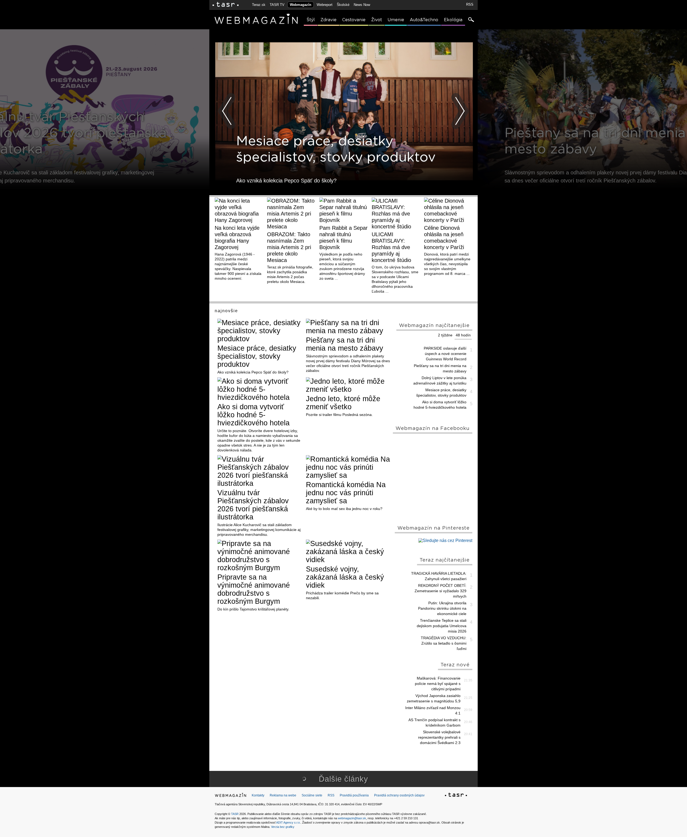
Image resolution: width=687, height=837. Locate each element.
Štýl (310, 20)
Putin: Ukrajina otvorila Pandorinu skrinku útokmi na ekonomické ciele (442, 608)
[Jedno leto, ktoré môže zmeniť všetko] (348, 385)
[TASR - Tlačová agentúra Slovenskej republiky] (456, 796)
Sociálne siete (312, 795)
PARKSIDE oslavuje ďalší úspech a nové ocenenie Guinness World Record (445, 353)
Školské (343, 5)
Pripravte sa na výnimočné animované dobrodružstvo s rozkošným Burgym (253, 589)
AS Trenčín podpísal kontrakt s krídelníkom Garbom (434, 722)
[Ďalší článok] (460, 111)
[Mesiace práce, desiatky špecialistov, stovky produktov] (259, 331)
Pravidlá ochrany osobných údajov (399, 795)
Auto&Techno (424, 20)
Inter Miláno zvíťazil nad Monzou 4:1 (433, 710)
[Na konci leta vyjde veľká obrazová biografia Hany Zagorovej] (239, 210)
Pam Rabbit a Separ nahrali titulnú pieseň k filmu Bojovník (343, 237)
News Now (362, 5)
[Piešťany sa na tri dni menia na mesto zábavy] (348, 327)
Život (376, 20)
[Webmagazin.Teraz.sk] (230, 796)
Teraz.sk (258, 5)
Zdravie (328, 20)
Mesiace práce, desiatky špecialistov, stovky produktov (256, 356)
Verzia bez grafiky (282, 826)
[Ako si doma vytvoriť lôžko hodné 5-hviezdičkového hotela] (259, 389)
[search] (470, 20)
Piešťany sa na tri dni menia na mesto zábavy (344, 344)
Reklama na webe (283, 795)
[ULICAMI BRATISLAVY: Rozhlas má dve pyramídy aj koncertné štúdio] (396, 213)
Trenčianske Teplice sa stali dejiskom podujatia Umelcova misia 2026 (441, 625)
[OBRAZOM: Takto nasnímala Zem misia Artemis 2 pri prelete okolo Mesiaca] (291, 213)
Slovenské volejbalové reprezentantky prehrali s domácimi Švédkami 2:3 (439, 737)
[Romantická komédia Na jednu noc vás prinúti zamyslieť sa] (348, 467)
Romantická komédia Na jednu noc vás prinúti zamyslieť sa (346, 493)
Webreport (324, 5)
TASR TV (277, 5)
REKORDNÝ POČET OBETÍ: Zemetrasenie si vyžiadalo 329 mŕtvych (440, 590)
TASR (235, 814)
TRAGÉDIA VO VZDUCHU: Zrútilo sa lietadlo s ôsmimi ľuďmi (443, 643)
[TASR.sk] (225, 4)
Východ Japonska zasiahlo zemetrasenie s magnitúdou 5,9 (434, 698)
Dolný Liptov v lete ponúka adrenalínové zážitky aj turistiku (439, 380)
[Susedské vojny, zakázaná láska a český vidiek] (348, 552)
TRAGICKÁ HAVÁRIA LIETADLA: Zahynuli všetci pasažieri (438, 576)
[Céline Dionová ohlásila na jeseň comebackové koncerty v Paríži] (448, 210)
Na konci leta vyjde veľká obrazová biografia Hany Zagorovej (237, 237)
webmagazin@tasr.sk (352, 818)
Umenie (396, 20)
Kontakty (258, 795)
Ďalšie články (343, 779)
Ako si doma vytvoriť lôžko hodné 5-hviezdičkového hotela (253, 415)
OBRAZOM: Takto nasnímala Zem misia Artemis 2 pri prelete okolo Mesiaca (289, 247)
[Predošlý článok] (227, 111)
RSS (469, 4)
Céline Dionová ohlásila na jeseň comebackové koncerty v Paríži (444, 237)
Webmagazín (300, 5)
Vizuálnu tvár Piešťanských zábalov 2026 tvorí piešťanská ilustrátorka (253, 505)
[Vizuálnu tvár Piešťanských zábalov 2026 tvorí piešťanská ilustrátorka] (259, 471)
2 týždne (445, 335)
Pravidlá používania (354, 795)
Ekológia (453, 20)
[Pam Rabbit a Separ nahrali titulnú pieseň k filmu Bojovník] (343, 210)
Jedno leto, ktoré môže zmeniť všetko (343, 403)
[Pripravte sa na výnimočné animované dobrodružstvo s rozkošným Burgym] (259, 556)
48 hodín (463, 335)
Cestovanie (354, 20)
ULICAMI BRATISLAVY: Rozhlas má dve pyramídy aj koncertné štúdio (391, 247)
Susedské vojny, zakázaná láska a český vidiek (345, 577)
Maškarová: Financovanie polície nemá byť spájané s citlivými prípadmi (438, 683)
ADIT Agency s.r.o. (288, 822)
